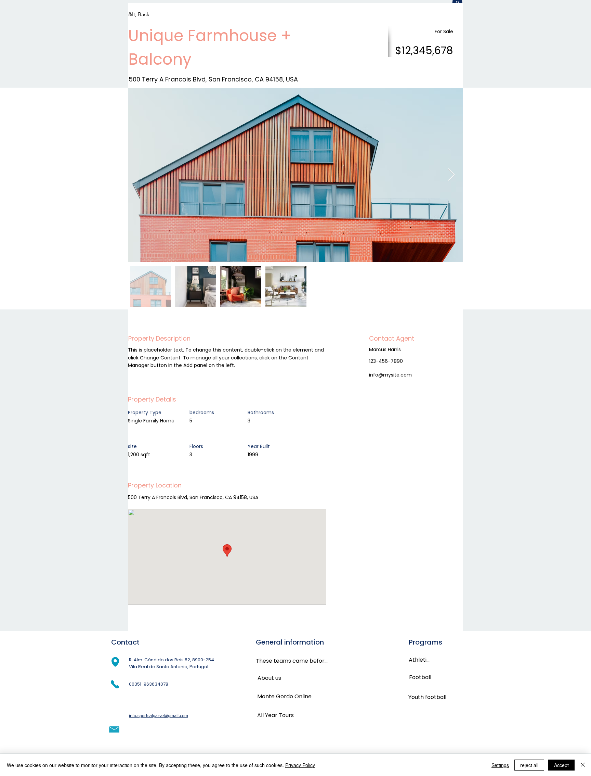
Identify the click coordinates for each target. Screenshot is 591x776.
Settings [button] (500, 765)
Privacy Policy (300, 765)
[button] (152, 15)
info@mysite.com (390, 374)
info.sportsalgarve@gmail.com (158, 716)
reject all (529, 765)
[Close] (583, 765)
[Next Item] (451, 175)
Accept (561, 765)
